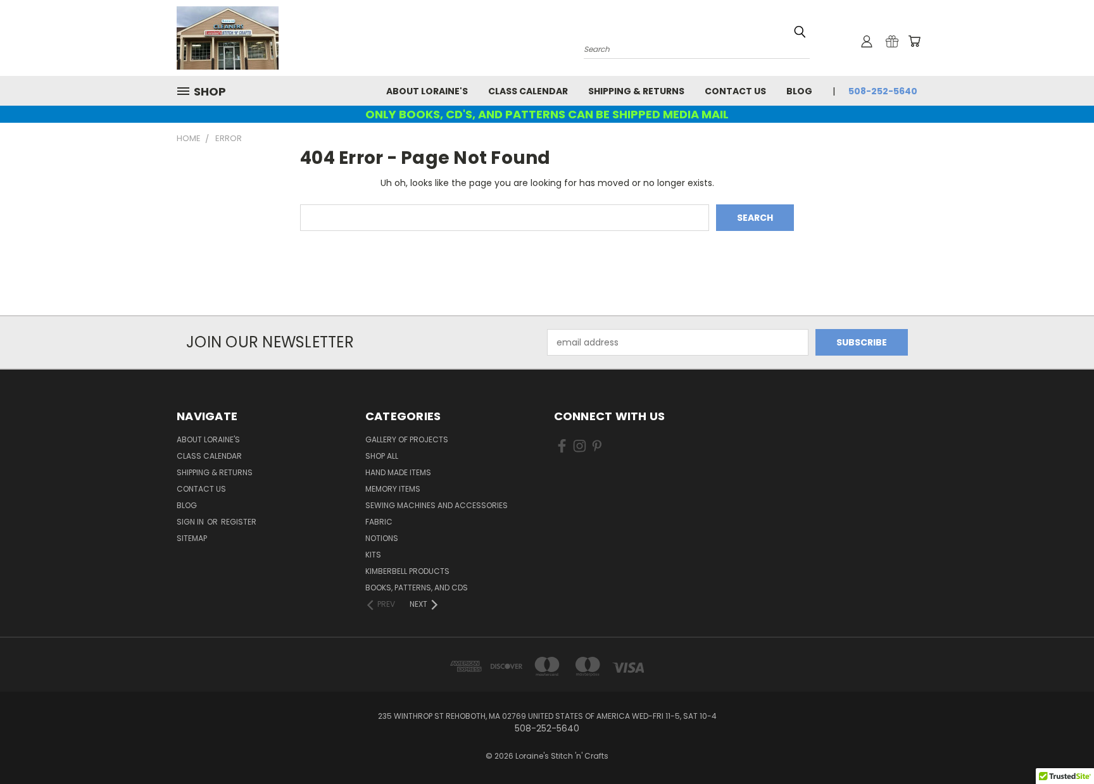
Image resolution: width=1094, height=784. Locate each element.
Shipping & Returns (636, 91)
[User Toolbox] (866, 41)
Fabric (379, 521)
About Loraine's (427, 91)
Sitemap (192, 538)
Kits (373, 554)
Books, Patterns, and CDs (416, 587)
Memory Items (392, 488)
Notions (381, 538)
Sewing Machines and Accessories (436, 505)
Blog (799, 91)
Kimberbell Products (407, 571)
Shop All (381, 456)
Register (238, 521)
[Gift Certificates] (892, 41)
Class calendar (528, 91)
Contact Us (735, 91)
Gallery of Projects (406, 439)
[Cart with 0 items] (914, 41)
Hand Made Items (398, 472)
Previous (1060, 744)
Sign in (191, 521)
